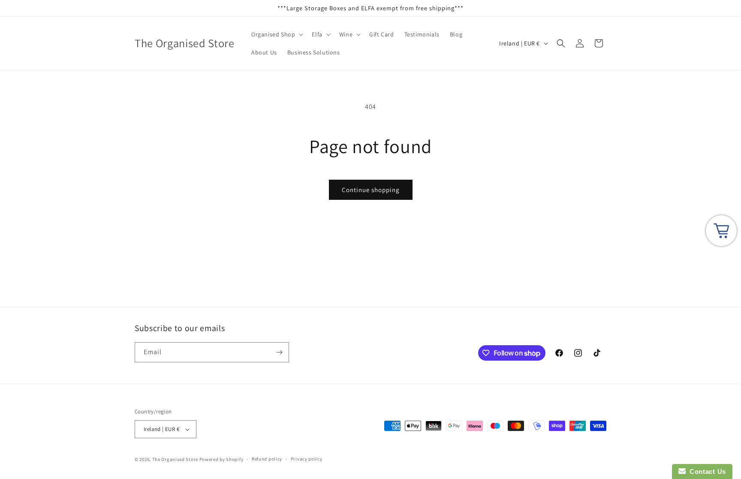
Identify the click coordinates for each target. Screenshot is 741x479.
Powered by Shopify (221, 459)
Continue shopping (371, 190)
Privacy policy (306, 459)
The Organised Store (175, 459)
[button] (276, 34)
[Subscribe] (279, 352)
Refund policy (267, 459)
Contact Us (706, 471)
